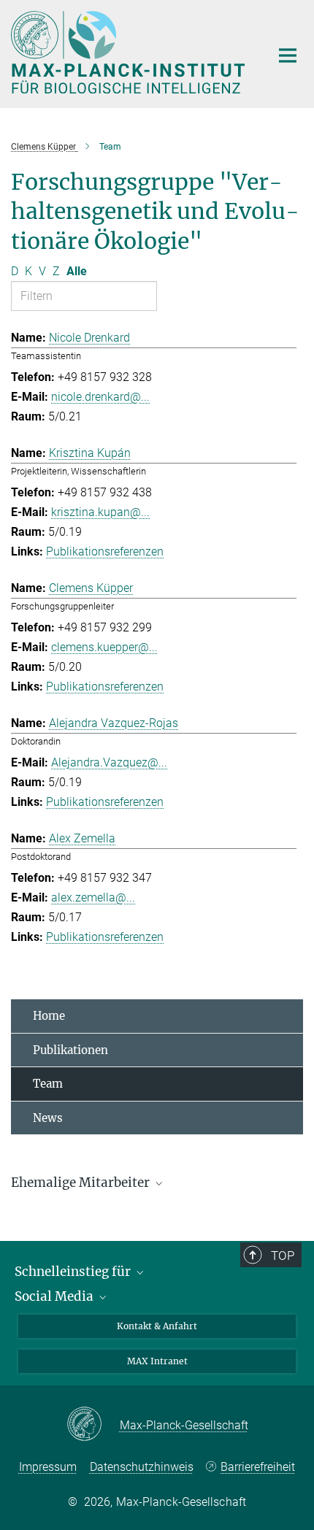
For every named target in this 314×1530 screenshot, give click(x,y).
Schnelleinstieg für (74, 1271)
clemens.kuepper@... (104, 647)
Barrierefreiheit (258, 1467)
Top (282, 1255)
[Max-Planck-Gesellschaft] (93, 1424)
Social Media (55, 1296)
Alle (76, 271)
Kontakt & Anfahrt (157, 1326)
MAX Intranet (157, 1361)
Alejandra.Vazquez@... (109, 762)
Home (49, 1016)
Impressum (48, 1467)
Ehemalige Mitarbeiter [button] (82, 1182)
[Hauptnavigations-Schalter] (287, 55)
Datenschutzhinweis (142, 1467)
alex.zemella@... (93, 897)
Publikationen (70, 1050)
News (48, 1118)
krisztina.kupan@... (100, 512)
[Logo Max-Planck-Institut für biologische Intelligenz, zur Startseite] (129, 52)
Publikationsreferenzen (105, 551)
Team (48, 1084)
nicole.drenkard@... (100, 397)
